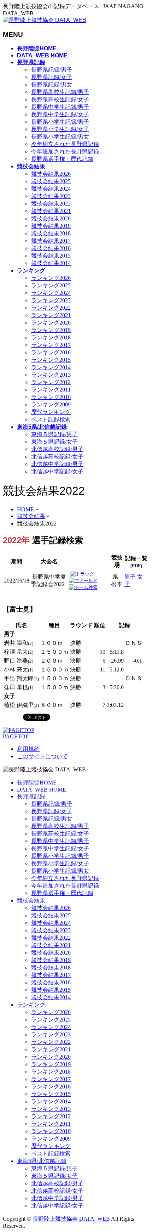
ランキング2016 (51, 352)
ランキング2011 (51, 390)
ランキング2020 (51, 323)
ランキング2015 (51, 360)
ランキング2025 (51, 285)
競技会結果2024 (51, 189)
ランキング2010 (51, 397)
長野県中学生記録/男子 (60, 107)
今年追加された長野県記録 (65, 151)
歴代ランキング (51, 412)
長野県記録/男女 (51, 84)
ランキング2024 (51, 293)
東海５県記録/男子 (54, 434)
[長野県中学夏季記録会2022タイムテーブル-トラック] (82, 573)
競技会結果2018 (51, 233)
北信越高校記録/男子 (57, 449)
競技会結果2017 (51, 241)
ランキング (31, 1005)
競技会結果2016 (51, 248)
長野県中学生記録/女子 (60, 114)
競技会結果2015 (51, 256)
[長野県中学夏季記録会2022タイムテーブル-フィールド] (83, 580)
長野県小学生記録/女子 (60, 129)
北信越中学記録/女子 (57, 471)
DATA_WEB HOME (41, 790)
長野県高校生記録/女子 (60, 99)
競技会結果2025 (51, 181)
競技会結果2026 (51, 174)
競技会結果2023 (51, 196)
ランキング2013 (51, 375)
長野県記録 (31, 796)
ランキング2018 (51, 337)
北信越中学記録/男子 (57, 464)
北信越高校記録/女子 (57, 457)
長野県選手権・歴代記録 (62, 159)
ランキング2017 (51, 345)
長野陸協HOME (37, 783)
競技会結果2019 (51, 226)
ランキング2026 (51, 278)
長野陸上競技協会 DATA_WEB (71, 1219)
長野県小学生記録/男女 (60, 137)
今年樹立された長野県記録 (65, 144)
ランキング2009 (51, 404)
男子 (130, 577)
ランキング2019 (51, 330)
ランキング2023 (51, 300)
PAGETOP (16, 736)
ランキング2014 (51, 367)
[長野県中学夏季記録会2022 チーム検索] (83, 587)
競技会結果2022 (51, 204)
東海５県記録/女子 (54, 442)
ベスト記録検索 (51, 419)
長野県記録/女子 (51, 77)
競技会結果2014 (51, 263)
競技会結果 (31, 901)
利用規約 (28, 749)
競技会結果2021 (51, 211)
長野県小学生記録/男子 (60, 122)
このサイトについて (42, 756)
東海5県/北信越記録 (41, 1161)
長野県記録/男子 (51, 70)
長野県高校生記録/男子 (60, 92)
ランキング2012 (51, 382)
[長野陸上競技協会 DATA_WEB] (44, 20)
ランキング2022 (51, 308)
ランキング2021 (51, 315)
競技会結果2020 (51, 218)
